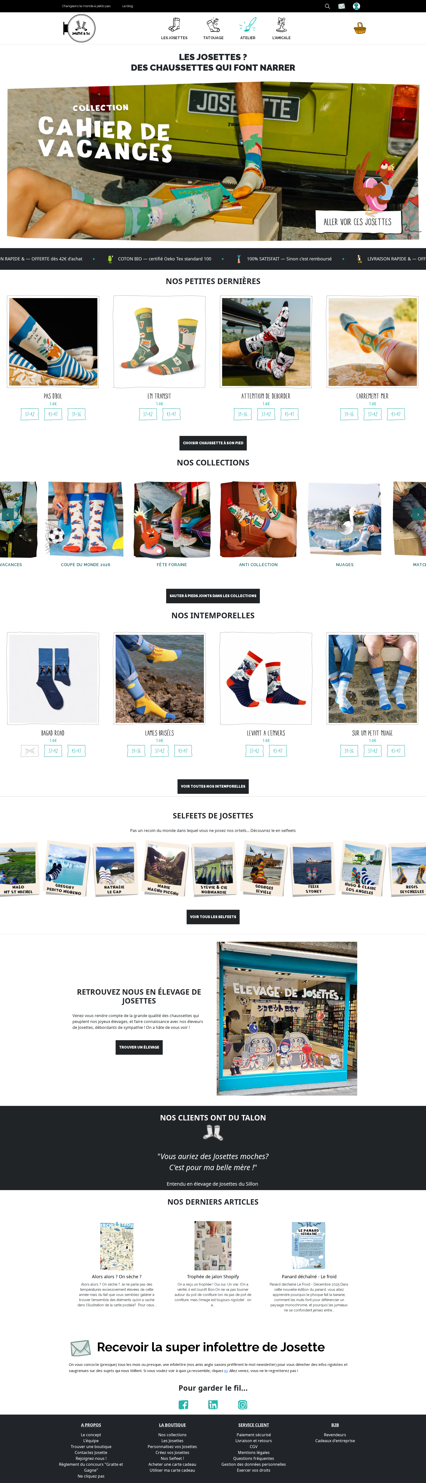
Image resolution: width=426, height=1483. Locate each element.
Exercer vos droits (253, 1470)
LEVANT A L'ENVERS (266, 733)
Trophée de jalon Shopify (213, 1276)
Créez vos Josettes (172, 1452)
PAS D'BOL (53, 396)
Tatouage (213, 38)
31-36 (76, 414)
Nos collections (172, 1434)
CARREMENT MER (373, 396)
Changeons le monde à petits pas (86, 6)
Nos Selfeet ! (172, 1458)
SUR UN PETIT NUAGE (372, 733)
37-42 (30, 414)
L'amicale (281, 38)
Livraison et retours (253, 1440)
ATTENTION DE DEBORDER (266, 396)
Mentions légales (254, 1452)
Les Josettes (172, 1440)
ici (226, 1370)
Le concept (91, 1434)
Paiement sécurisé (254, 1434)
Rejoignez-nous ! (91, 1458)
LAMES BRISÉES (159, 733)
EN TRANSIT (160, 396)
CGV (254, 1446)
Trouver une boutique (91, 1446)
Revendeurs (335, 1434)
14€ (53, 404)
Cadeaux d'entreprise (335, 1440)
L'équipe (91, 1440)
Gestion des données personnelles (253, 1464)
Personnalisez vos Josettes (172, 1446)
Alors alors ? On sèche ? (117, 1276)
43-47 (53, 414)
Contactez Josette (91, 1452)
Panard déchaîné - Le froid (309, 1276)
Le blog (127, 6)
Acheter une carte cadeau (172, 1464)
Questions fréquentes (253, 1458)
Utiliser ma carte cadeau (172, 1470)
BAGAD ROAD (53, 733)
